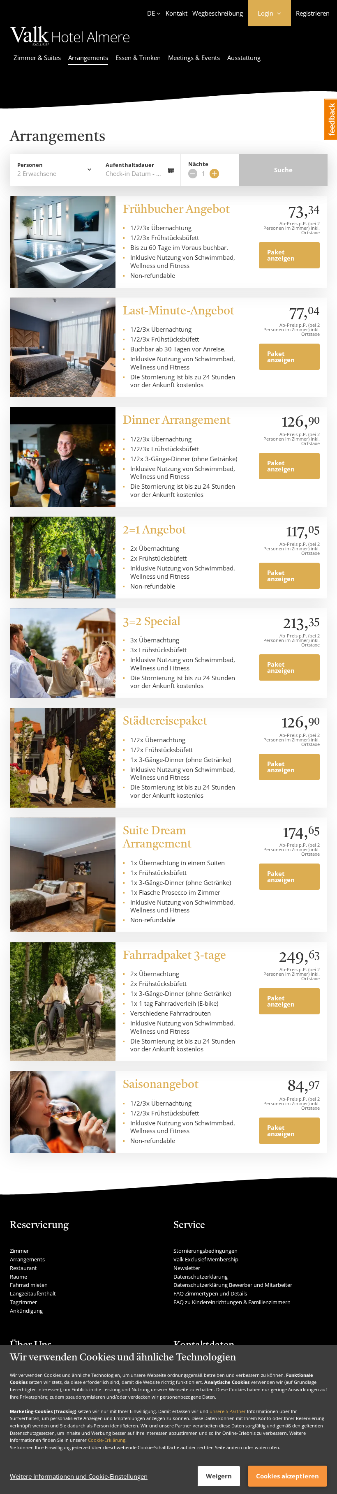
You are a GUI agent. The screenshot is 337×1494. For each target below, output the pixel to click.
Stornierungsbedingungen (205, 1250)
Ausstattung (244, 57)
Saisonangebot (161, 1085)
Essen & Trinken (138, 57)
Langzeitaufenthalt (33, 1293)
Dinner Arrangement (177, 421)
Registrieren (313, 13)
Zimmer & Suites (37, 57)
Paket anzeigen (281, 255)
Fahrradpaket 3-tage (174, 956)
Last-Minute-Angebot (178, 311)
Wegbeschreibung (217, 13)
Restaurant (23, 1268)
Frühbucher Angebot (176, 210)
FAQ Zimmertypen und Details (210, 1293)
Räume (18, 1276)
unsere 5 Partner (228, 1411)
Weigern (219, 1476)
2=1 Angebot (154, 530)
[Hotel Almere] (69, 47)
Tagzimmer (23, 1302)
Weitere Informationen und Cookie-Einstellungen (79, 1476)
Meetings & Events (194, 57)
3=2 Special (151, 622)
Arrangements (88, 57)
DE (151, 13)
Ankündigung (26, 1310)
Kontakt (176, 13)
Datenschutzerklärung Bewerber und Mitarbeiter (232, 1284)
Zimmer (19, 1250)
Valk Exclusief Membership (205, 1259)
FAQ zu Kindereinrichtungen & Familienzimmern (232, 1302)
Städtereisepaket (165, 721)
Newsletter (186, 1268)
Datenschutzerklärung (200, 1276)
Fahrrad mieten (29, 1284)
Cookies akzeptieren (287, 1476)
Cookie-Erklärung (106, 1440)
